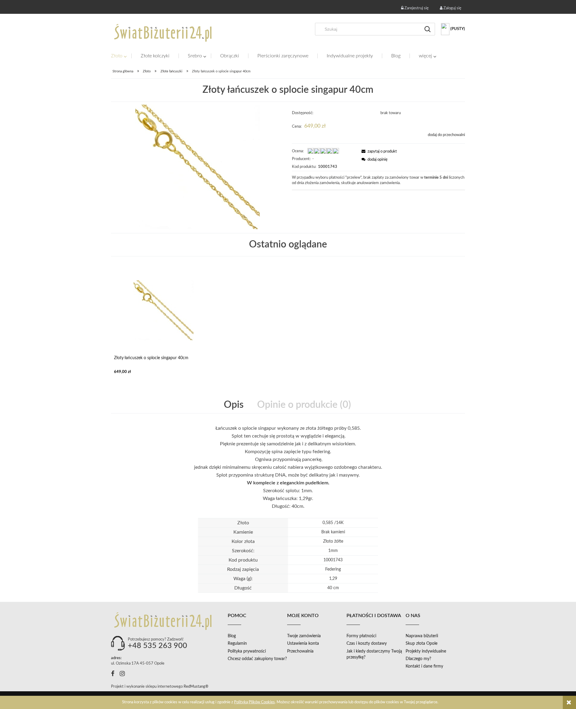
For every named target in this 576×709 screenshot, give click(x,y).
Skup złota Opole (421, 643)
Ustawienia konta (303, 643)
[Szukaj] (427, 29)
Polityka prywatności (247, 651)
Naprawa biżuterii (422, 636)
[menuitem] (121, 56)
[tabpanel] (288, 471)
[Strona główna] (163, 33)
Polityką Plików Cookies (254, 702)
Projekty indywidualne (426, 651)
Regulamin (237, 643)
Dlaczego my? (418, 659)
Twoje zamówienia (304, 636)
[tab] (234, 405)
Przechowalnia (300, 651)
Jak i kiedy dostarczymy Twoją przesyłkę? (374, 654)
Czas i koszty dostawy (366, 643)
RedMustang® (196, 687)
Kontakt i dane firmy (424, 666)
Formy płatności (361, 636)
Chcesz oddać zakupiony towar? (257, 659)
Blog (232, 636)
